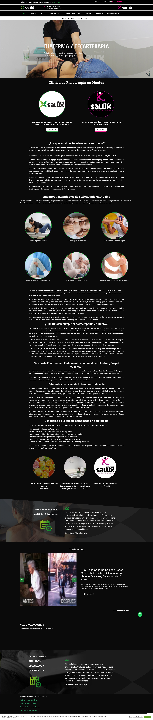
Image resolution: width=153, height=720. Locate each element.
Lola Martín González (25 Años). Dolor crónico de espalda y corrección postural (103, 574)
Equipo (43, 13)
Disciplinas (33, 13)
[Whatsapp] (140, 614)
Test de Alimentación (72, 13)
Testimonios (88, 13)
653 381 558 (59, 2)
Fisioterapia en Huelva (28, 700)
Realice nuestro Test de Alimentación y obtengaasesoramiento (44, 486)
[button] (2, 49)
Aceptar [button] (147, 717)
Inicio (23, 13)
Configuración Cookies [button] (136, 717)
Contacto (99, 13)
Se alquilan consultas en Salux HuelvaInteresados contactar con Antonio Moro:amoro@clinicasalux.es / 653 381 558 (75, 486)
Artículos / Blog (55, 13)
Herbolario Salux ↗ (114, 13)
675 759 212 (117, 1)
